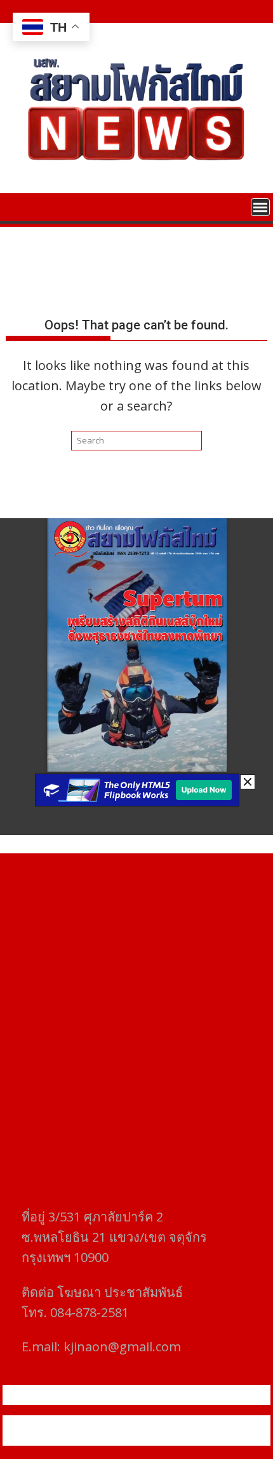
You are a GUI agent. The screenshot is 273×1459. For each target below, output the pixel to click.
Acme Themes (136, 1438)
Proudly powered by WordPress (84, 1423)
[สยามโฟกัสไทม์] (18, 206)
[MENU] (260, 207)
